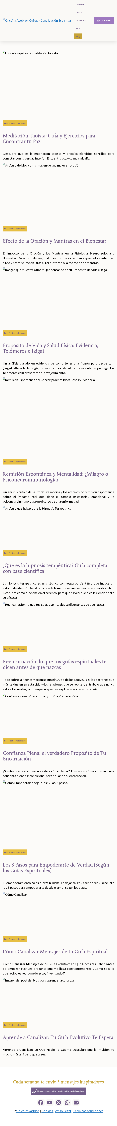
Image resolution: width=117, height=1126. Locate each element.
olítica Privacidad (27, 1111)
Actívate (80, 4)
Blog (78, 36)
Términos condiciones (88, 1111)
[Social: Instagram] (58, 1102)
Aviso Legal (63, 1111)
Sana (78, 28)
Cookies (48, 1111)
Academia (80, 20)
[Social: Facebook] (41, 1102)
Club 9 (79, 12)
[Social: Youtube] (50, 1102)
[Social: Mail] (76, 1102)
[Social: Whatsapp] (67, 1102)
